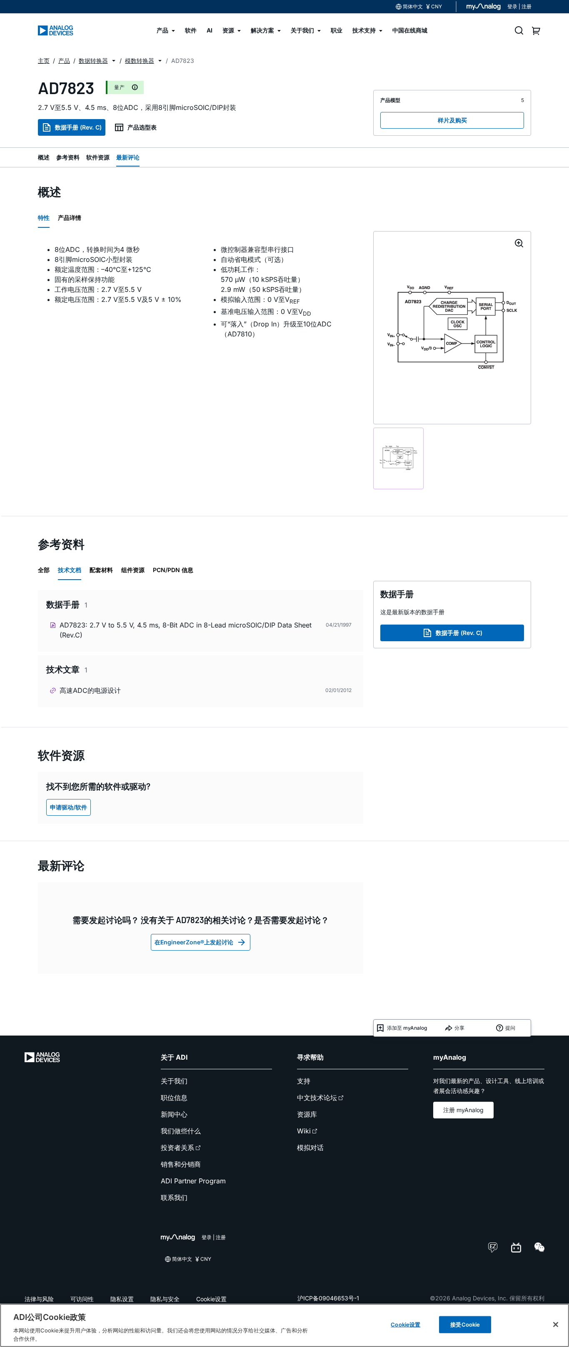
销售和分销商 (181, 1164)
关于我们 (174, 1081)
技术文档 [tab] (69, 569)
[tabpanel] (200, 291)
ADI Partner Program (193, 1181)
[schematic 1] (398, 458)
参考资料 (68, 157)
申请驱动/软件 (68, 807)
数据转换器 (93, 60)
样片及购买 (452, 120)
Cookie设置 (211, 1298)
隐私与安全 (165, 1298)
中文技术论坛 (317, 1097)
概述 (44, 157)
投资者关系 (177, 1147)
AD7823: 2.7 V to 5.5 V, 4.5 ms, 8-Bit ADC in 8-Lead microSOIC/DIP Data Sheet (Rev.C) (186, 630)
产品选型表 (142, 127)
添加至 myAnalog (407, 1028)
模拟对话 (310, 1147)
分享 (459, 1028)
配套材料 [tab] (101, 569)
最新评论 (128, 157)
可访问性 (82, 1298)
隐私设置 (122, 1298)
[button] (113, 60)
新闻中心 (174, 1114)
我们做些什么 (181, 1131)
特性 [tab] (44, 217)
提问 (510, 1028)
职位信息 (174, 1097)
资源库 (307, 1114)
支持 (303, 1081)
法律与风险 (39, 1298)
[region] (284, 1325)
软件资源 (98, 157)
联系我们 (174, 1197)
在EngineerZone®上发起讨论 (194, 942)
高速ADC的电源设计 (90, 690)
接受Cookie (465, 1324)
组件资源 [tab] (133, 569)
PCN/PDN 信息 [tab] (173, 569)
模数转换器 (139, 60)
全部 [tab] (44, 569)
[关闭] (556, 1324)
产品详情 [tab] (69, 217)
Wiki (304, 1131)
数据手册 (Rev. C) (78, 127)
